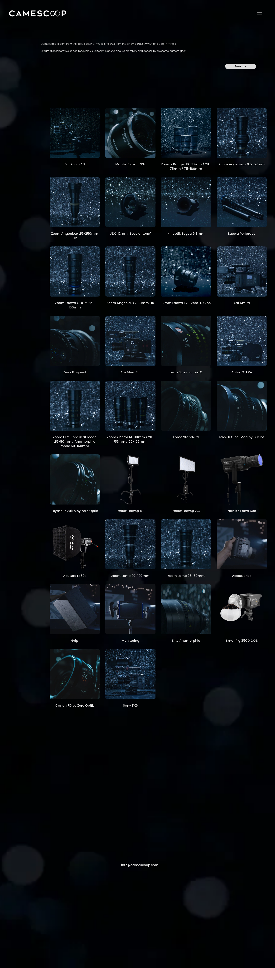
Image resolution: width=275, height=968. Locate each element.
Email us (240, 66)
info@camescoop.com (139, 865)
